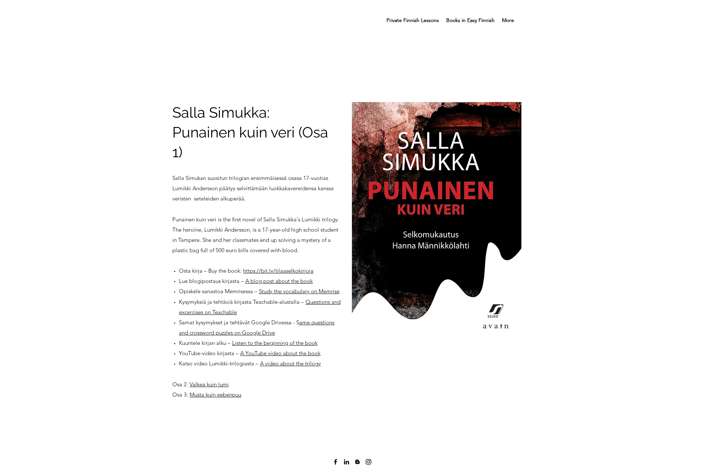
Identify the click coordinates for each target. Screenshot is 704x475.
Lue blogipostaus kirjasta (210, 280)
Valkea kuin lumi (209, 384)
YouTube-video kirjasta (207, 353)
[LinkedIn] (346, 461)
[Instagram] (368, 461)
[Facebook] (335, 461)
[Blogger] (357, 461)
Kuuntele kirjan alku (203, 342)
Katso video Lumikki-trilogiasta (217, 363)
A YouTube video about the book (280, 353)
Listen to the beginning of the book (275, 342)
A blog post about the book (279, 280)
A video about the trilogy (290, 363)
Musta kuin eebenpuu (215, 394)
